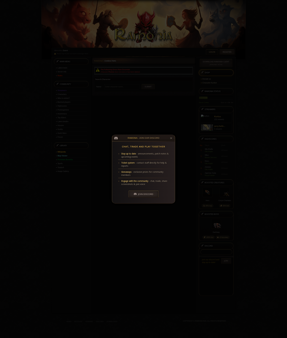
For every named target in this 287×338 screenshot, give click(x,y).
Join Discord (145, 194)
